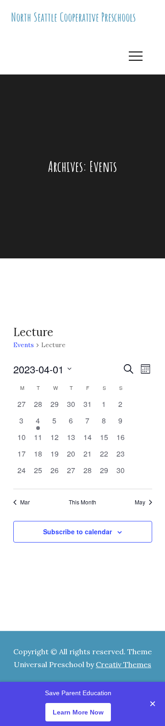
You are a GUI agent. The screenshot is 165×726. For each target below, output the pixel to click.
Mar (25, 502)
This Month (82, 502)
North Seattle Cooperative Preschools (73, 17)
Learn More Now (78, 712)
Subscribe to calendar (77, 531)
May (140, 502)
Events (23, 345)
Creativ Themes (123, 664)
